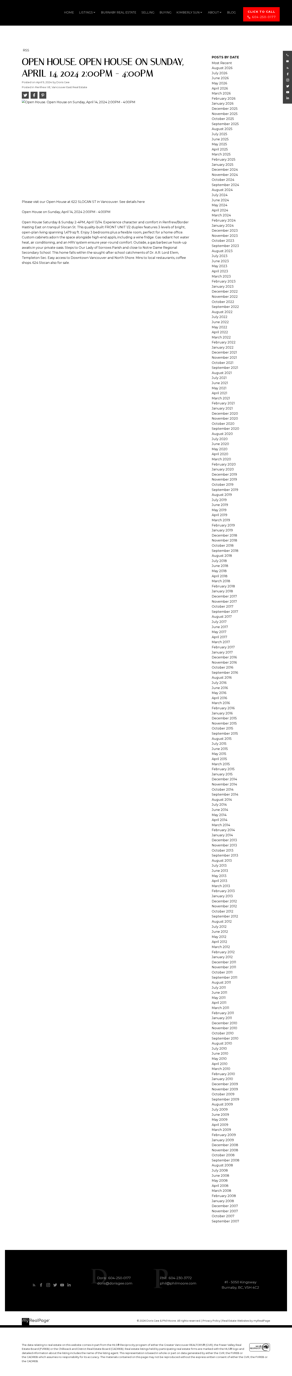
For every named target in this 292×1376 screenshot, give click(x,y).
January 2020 (223, 469)
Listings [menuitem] (86, 12)
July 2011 (219, 988)
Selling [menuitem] (147, 12)
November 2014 (224, 784)
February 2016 (223, 708)
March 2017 (221, 642)
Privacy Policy (211, 1320)
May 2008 (220, 1180)
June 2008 (220, 1176)
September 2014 (225, 794)
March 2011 (220, 1008)
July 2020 (220, 439)
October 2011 (222, 972)
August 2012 (222, 921)
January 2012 (222, 957)
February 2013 (223, 891)
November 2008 (225, 1150)
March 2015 (221, 764)
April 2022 (220, 332)
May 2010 (219, 1059)
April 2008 (220, 1186)
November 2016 (224, 662)
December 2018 (224, 535)
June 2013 (220, 871)
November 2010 (224, 1028)
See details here (132, 202)
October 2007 (223, 1216)
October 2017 (222, 606)
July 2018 (219, 561)
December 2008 (225, 1145)
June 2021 (220, 383)
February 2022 (224, 342)
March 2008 (221, 1191)
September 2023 (225, 246)
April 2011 (219, 1003)
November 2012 (224, 906)
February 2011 (223, 1013)
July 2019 (219, 500)
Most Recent (222, 63)
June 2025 (220, 139)
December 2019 (224, 474)
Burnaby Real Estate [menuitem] (118, 12)
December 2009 (225, 1084)
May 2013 (219, 876)
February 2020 (224, 464)
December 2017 (224, 596)
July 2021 (219, 378)
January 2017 (222, 652)
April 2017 (219, 637)
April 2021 (219, 393)
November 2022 (225, 297)
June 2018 (220, 566)
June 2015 (220, 749)
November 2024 (225, 175)
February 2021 (223, 403)
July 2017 (219, 622)
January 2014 (222, 835)
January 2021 (222, 408)
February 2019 (223, 525)
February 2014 (223, 830)
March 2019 (221, 520)
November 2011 (224, 967)
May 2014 (219, 815)
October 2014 (222, 789)
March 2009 (221, 1130)
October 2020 (223, 424)
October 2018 (223, 545)
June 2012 (220, 932)
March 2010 (221, 1069)
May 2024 (219, 205)
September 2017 (225, 612)
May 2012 (219, 937)
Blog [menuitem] (231, 12)
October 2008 (223, 1155)
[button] (261, 14)
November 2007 (225, 1211)
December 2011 (224, 962)
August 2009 (222, 1104)
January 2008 (223, 1201)
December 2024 (225, 170)
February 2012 (223, 952)
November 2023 (225, 236)
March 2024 (221, 215)
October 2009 (223, 1094)
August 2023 (222, 251)
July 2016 (219, 683)
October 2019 (222, 485)
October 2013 (222, 850)
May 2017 (219, 632)
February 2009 (224, 1135)
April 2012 (219, 942)
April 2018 (219, 576)
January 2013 (222, 896)
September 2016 (225, 673)
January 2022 (223, 347)
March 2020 (221, 459)
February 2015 (223, 769)
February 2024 (224, 220)
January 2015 (222, 774)
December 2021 (224, 352)
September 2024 (225, 185)
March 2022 (221, 337)
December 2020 (225, 413)
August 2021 (222, 373)
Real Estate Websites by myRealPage (246, 1320)
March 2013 (221, 886)
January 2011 (222, 1018)
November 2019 (224, 479)
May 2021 (219, 388)
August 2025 (222, 129)
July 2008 (220, 1170)
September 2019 (225, 490)
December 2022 (225, 291)
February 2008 (224, 1196)
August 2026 (222, 68)
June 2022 (220, 322)
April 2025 (220, 149)
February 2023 (224, 281)
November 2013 (224, 845)
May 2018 (219, 571)
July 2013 (219, 865)
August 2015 (222, 739)
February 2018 (223, 586)
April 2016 (219, 698)
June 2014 (220, 810)
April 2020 (220, 454)
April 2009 (220, 1125)
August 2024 (222, 190)
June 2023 (220, 261)
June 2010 (220, 1053)
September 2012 (225, 916)
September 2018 (225, 551)
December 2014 (224, 779)
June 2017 (220, 627)
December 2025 (225, 109)
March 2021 (221, 398)
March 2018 (221, 581)
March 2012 (221, 947)
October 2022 (223, 302)
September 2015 (225, 733)
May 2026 (219, 83)
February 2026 (223, 98)
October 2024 (223, 180)
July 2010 (219, 1048)
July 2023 (219, 256)
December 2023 (225, 230)
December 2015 (224, 718)
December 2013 (224, 840)
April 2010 (219, 1064)
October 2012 (222, 911)
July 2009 (220, 1109)
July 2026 (219, 73)
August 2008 (222, 1165)
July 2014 (219, 805)
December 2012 (224, 901)
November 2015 (224, 723)
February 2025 (223, 159)
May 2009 (219, 1120)
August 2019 (222, 495)
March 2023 (221, 276)
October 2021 (222, 363)
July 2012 (219, 927)
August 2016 (222, 677)
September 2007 (225, 1221)
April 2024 (220, 210)
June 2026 (220, 78)
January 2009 (223, 1140)
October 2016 (222, 667)
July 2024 (219, 195)
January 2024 (223, 225)
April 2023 (220, 271)
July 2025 (219, 134)
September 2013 (225, 855)
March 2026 (221, 93)
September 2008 (225, 1160)
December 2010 (224, 1023)
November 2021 (224, 357)
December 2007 (225, 1206)
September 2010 (225, 1038)
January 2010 (222, 1079)
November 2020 (225, 418)
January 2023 (223, 286)
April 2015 (219, 759)
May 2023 (219, 266)
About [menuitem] (213, 12)
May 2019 (219, 510)
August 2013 (222, 860)
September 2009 (225, 1099)
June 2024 (220, 200)
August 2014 (222, 800)
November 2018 (224, 540)
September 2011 (224, 977)
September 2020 (225, 429)
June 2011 (219, 992)
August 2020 (222, 434)
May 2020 (219, 449)
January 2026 (222, 103)
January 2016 (222, 713)
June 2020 (220, 444)
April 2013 (219, 881)
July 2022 (219, 317)
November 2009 (225, 1089)
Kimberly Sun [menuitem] (188, 12)
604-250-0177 (264, 17)
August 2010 (222, 1043)
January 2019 (222, 530)
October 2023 (223, 241)
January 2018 (222, 591)
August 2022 (222, 312)
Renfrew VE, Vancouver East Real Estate (61, 87)
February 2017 (223, 647)
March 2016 (221, 703)
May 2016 (219, 693)
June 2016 (220, 688)
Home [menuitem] (69, 12)
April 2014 (219, 820)
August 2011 (221, 982)
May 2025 (219, 144)
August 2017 (222, 617)
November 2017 (224, 601)
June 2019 (220, 505)
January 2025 (222, 165)
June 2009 (220, 1115)
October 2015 (222, 728)
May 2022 (219, 327)
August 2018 (222, 556)
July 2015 (219, 744)
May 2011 (219, 998)
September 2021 (225, 368)
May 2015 (219, 754)
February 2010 (223, 1074)
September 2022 (225, 307)
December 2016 (224, 657)
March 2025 (221, 154)
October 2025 (223, 119)
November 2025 (225, 114)
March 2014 (221, 825)
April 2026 (220, 88)
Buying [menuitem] (165, 12)
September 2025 (225, 124)
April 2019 (219, 515)
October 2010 (223, 1033)
